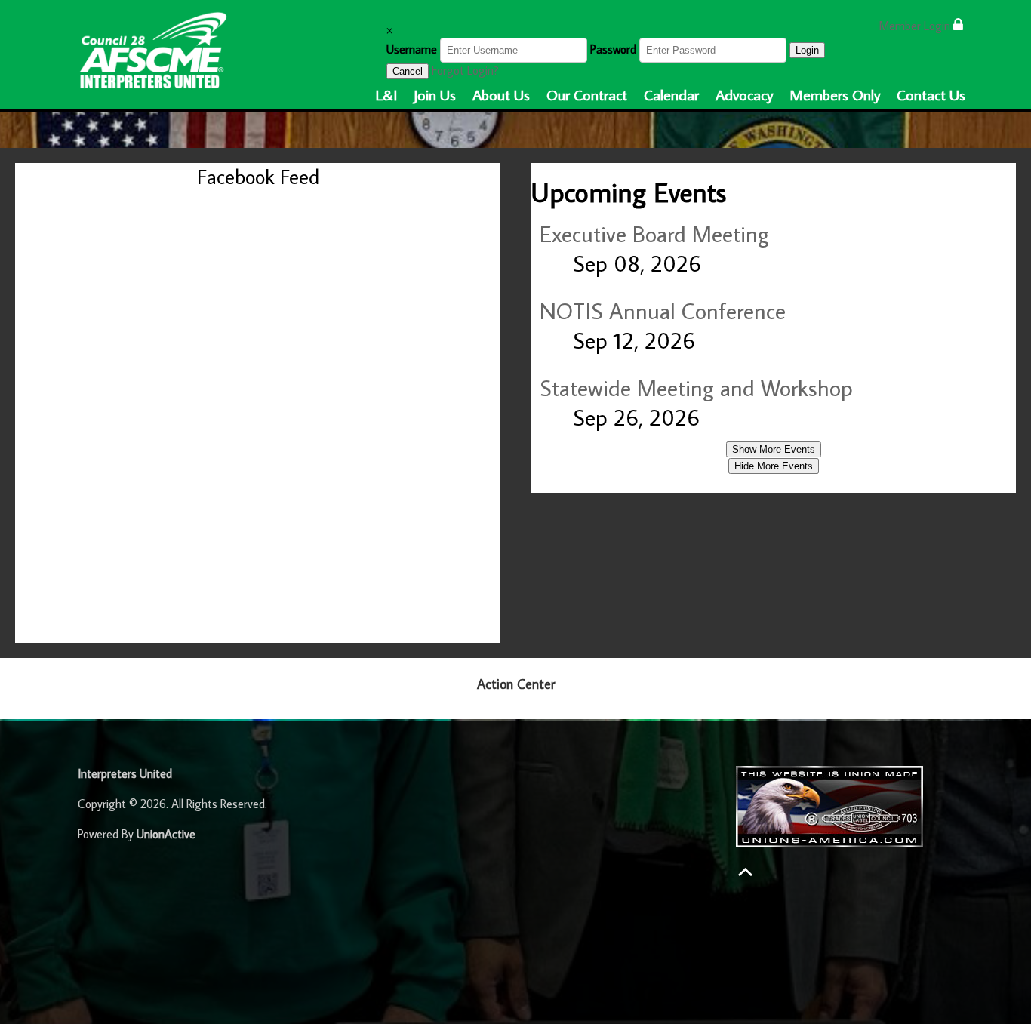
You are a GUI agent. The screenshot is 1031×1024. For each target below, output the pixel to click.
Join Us (435, 94)
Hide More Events (773, 466)
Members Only (834, 94)
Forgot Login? (465, 70)
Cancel (407, 71)
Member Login (916, 25)
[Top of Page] (745, 872)
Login (807, 50)
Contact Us (931, 94)
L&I (386, 94)
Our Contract (586, 94)
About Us (501, 94)
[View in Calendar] (550, 263)
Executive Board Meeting (654, 233)
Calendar (671, 94)
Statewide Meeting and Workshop (696, 387)
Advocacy (744, 94)
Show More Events (773, 449)
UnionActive (166, 833)
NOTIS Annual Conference (663, 310)
